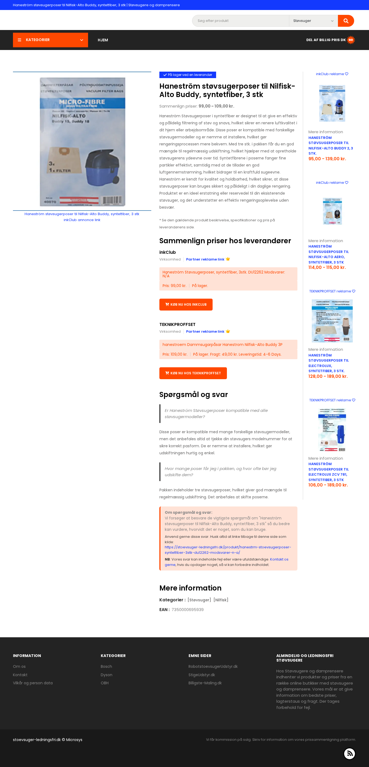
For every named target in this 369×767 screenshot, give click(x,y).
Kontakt (20, 675)
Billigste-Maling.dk (205, 683)
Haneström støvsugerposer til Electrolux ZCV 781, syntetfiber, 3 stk (328, 471)
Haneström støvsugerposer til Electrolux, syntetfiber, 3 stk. (328, 363)
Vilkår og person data (33, 683)
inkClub (167, 252)
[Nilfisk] (221, 600)
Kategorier (38, 39)
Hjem (103, 40)
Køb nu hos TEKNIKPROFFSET (195, 373)
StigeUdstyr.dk (202, 675)
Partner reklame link (205, 259)
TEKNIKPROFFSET (177, 324)
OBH (105, 683)
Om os (19, 666)
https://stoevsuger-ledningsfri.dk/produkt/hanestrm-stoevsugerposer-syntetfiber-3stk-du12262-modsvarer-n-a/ (228, 550)
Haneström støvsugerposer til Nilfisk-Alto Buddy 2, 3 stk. (330, 145)
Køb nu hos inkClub (188, 304)
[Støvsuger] (199, 600)
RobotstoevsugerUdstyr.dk (213, 666)
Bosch (106, 666)
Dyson (106, 675)
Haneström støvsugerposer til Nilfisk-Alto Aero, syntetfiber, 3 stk (328, 254)
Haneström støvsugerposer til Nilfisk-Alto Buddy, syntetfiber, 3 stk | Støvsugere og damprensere (96, 5)
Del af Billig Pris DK (326, 39)
